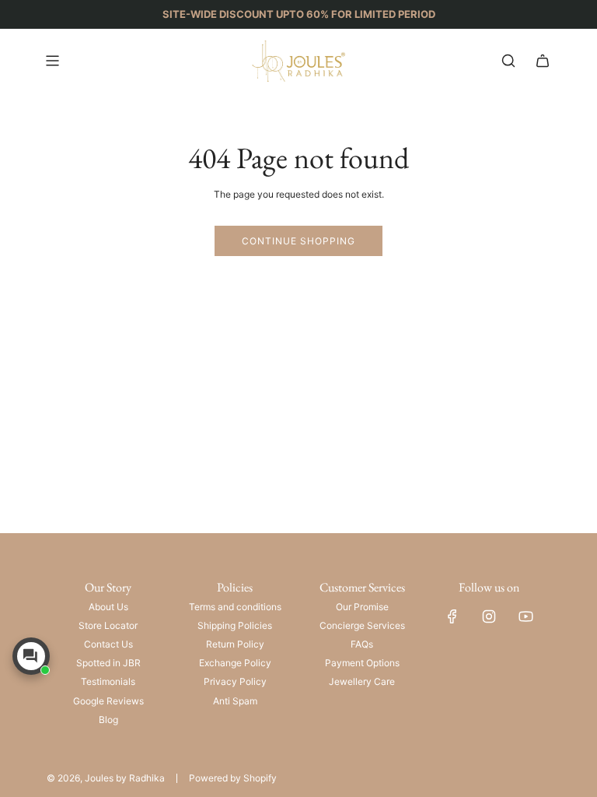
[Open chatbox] (31, 656)
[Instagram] (489, 616)
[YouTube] (525, 616)
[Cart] (542, 61)
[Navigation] (52, 61)
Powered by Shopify (233, 778)
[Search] (508, 61)
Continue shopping (298, 241)
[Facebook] (452, 616)
